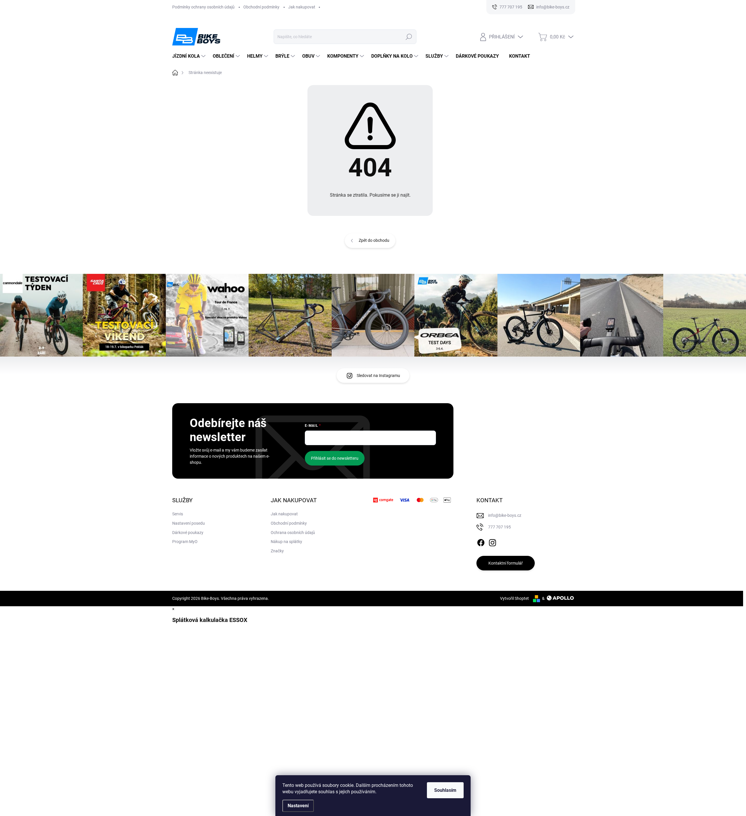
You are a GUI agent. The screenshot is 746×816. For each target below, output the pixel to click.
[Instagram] (492, 541)
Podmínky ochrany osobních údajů (203, 7)
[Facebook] (480, 541)
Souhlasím (445, 790)
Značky (277, 551)
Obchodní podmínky (261, 7)
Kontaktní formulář (505, 563)
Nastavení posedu (188, 523)
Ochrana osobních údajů (293, 532)
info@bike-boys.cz (504, 515)
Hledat (409, 36)
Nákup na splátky (286, 541)
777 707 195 (499, 527)
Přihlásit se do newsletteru (334, 458)
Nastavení (298, 805)
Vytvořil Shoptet (514, 598)
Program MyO (185, 541)
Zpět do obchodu (374, 240)
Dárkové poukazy (187, 532)
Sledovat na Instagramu (378, 375)
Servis (177, 514)
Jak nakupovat (301, 7)
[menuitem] (189, 56)
